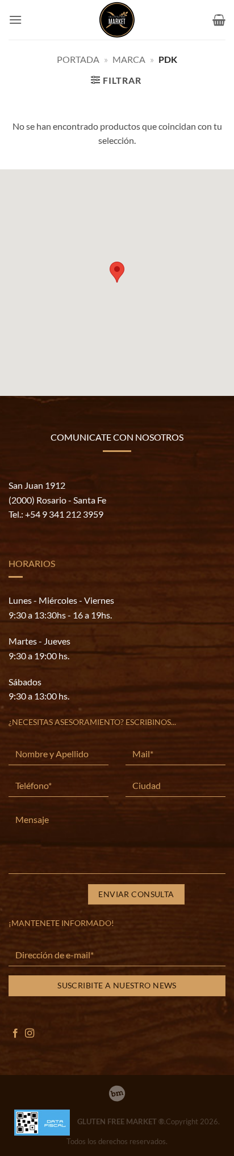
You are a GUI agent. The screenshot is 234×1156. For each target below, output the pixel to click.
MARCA (128, 59)
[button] (15, 19)
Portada (78, 59)
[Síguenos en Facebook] (15, 1034)
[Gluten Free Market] (117, 20)
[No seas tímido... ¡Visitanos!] (117, 1093)
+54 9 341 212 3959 (64, 514)
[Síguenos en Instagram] (29, 1034)
